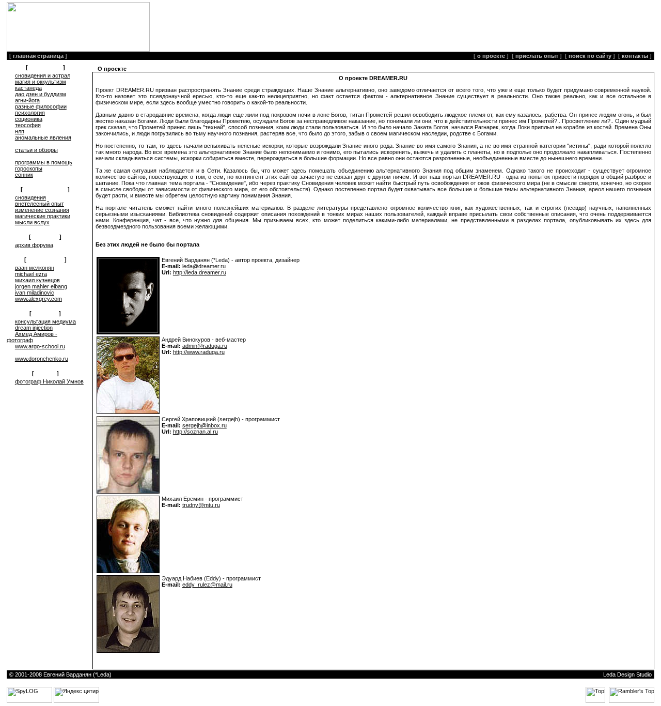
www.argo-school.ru (40, 346)
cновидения (30, 197)
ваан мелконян (34, 268)
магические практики (42, 216)
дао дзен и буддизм (40, 94)
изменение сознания (42, 210)
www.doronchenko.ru (41, 359)
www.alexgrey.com (38, 299)
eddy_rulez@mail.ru (207, 584)
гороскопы (28, 168)
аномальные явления (43, 137)
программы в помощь (43, 162)
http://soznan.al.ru (195, 431)
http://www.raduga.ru (199, 352)
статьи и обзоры (36, 150)
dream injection (34, 328)
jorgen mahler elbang (41, 286)
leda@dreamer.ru (204, 266)
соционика (28, 119)
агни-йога (27, 100)
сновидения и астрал (42, 75)
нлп (19, 131)
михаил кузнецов (37, 280)
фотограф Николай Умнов (49, 381)
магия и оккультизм (40, 82)
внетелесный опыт (39, 204)
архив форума (34, 245)
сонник (24, 175)
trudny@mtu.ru (201, 505)
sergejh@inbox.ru (204, 425)
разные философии (41, 106)
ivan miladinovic (34, 292)
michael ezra (31, 274)
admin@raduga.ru (204, 346)
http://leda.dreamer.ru (199, 272)
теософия (28, 125)
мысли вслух (32, 222)
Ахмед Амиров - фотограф (32, 337)
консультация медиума (45, 321)
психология (30, 113)
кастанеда (28, 88)
